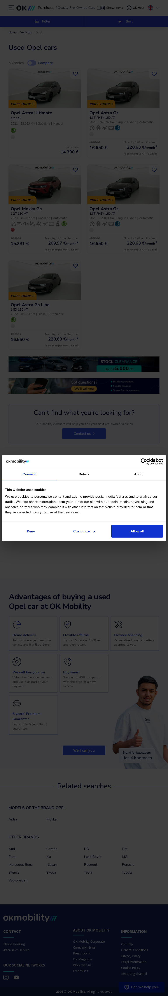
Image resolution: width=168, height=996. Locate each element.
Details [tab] (84, 474)
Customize (81, 531)
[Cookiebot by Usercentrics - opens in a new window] (144, 461)
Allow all (137, 531)
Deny (31, 531)
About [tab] (139, 474)
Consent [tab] (29, 474)
